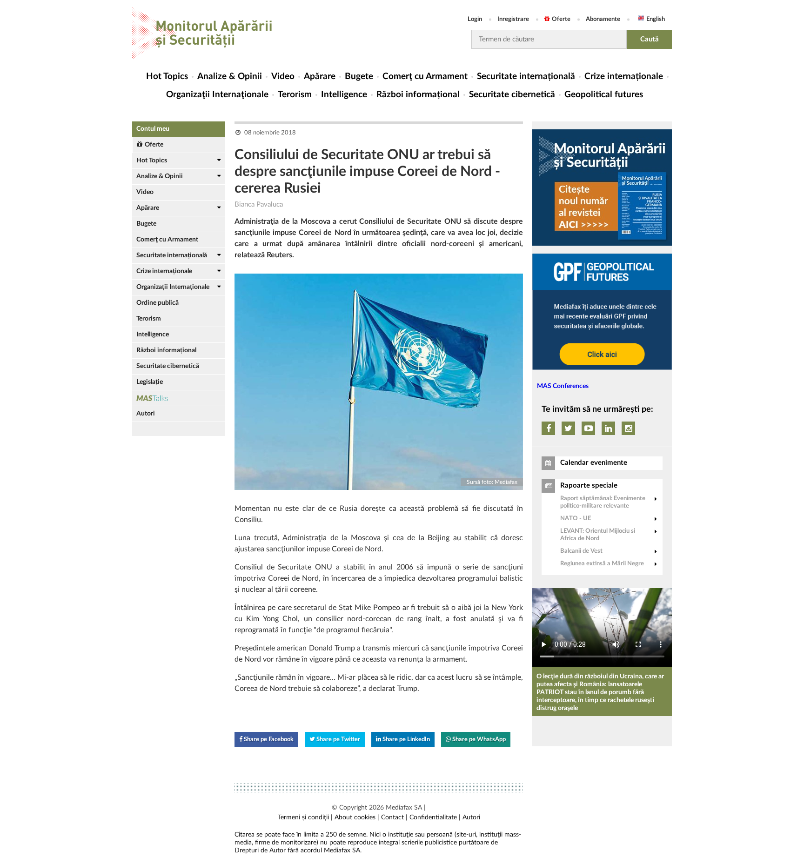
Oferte (561, 19)
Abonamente (603, 19)
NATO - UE (575, 519)
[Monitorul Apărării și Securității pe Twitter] (568, 428)
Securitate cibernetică (512, 94)
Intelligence (344, 94)
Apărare (319, 76)
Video (283, 76)
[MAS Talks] (178, 398)
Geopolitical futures (603, 94)
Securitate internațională (526, 76)
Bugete (359, 76)
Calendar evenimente (593, 462)
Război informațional (418, 94)
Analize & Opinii (229, 76)
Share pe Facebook (268, 740)
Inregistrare (513, 19)
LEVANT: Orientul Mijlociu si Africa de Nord (597, 535)
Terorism (295, 94)
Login (475, 19)
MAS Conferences (563, 386)
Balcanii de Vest (581, 551)
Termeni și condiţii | (305, 817)
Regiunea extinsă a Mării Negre (602, 564)
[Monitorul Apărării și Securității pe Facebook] (548, 428)
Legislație (149, 382)
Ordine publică (157, 303)
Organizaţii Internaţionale (217, 94)
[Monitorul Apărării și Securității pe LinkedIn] (608, 428)
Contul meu (152, 129)
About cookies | (357, 817)
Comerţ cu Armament (425, 76)
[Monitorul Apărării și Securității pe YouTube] (588, 428)
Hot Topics (167, 76)
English (655, 19)
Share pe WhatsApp (478, 740)
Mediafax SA (404, 807)
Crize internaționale (623, 76)
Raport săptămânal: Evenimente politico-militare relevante (602, 502)
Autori (145, 413)
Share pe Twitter (337, 740)
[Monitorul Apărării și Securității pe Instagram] (628, 428)
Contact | (394, 817)
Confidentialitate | (435, 817)
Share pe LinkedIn (405, 740)
